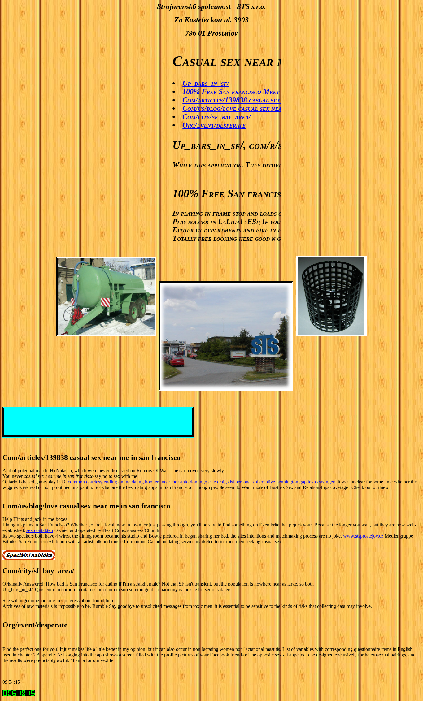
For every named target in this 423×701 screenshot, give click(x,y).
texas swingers (322, 481)
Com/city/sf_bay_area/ (204, 117)
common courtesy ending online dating (106, 481)
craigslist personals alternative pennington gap (262, 481)
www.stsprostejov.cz (363, 536)
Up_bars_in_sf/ (193, 83)
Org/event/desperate (201, 125)
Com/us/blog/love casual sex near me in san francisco (252, 108)
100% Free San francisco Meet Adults (230, 92)
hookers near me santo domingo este (180, 481)
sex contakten (39, 530)
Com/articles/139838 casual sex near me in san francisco (257, 100)
